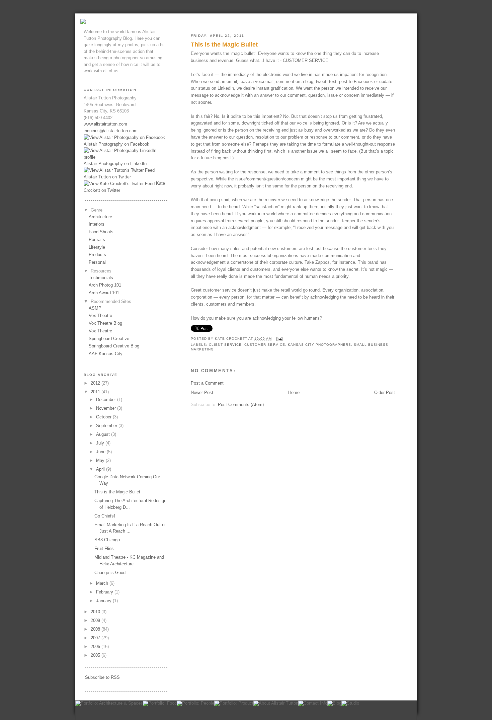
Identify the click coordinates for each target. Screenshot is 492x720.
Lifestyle (97, 247)
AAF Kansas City (105, 353)
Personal (97, 262)
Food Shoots (101, 231)
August (103, 434)
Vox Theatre (100, 315)
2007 (96, 637)
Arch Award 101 (104, 292)
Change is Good (110, 572)
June (101, 451)
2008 (96, 629)
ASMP (95, 308)
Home (294, 392)
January (104, 600)
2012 (96, 383)
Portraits (97, 239)
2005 (96, 655)
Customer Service (264, 344)
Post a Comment (207, 383)
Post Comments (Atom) (241, 404)
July (100, 443)
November (106, 408)
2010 (96, 611)
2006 (96, 646)
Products (97, 254)
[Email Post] (278, 338)
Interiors (96, 224)
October (104, 416)
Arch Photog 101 (105, 285)
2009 (96, 620)
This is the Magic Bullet (224, 44)
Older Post (384, 392)
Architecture (100, 216)
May (101, 460)
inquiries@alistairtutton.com (111, 130)
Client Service (225, 344)
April (101, 469)
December (106, 399)
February (105, 591)
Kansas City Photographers (319, 344)
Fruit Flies (104, 548)
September (107, 425)
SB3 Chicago (107, 539)
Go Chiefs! (104, 515)
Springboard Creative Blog (114, 345)
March (102, 583)
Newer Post (202, 392)
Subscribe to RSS (102, 677)
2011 (96, 391)
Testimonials (101, 277)
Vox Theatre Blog (105, 323)
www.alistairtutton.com (105, 124)
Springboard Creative (109, 338)
